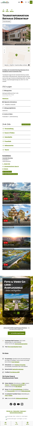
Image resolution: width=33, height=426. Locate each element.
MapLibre (7, 65)
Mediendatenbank (25, 391)
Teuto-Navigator (15, 362)
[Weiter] (18, 313)
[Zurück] (14, 313)
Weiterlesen (5, 98)
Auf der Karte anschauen (26, 124)
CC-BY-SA (28, 44)
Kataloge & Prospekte (20, 364)
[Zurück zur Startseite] (5, 2)
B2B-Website (18, 386)
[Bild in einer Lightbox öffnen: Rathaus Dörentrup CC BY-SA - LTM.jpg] (16, 34)
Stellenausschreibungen (22, 398)
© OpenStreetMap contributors (21, 65)
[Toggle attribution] (29, 65)
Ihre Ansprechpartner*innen (15, 346)
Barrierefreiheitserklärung (16, 412)
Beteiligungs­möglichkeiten (18, 385)
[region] (16, 56)
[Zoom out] (4, 50)
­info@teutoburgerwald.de (21, 343)
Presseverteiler (11, 391)
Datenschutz (16, 411)
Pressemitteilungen (17, 389)
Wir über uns (9, 411)
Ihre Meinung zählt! (15, 372)
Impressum (23, 411)
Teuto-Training (8, 395)
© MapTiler (11, 65)
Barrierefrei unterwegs (17, 369)
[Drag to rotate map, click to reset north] (4, 52)
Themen (7, 385)
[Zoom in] (4, 48)
